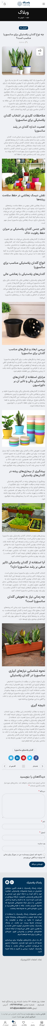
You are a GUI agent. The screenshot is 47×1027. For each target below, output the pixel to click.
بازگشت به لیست (23, 766)
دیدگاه (42, 791)
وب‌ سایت (41, 843)
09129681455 (16, 1005)
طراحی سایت (40, 1014)
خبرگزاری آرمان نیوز (29, 1017)
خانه (27, 18)
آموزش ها (21, 18)
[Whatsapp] (12, 882)
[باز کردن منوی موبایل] (43, 4)
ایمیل (42, 832)
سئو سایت (30, 1014)
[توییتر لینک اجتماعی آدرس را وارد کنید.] (29, 757)
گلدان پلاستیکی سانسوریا (23, 750)
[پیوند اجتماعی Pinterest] (23, 757)
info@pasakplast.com (21, 1008)
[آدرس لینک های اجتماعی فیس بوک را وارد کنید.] (36, 757)
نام (43, 821)
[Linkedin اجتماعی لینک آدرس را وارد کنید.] (17, 757)
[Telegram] (7, 882)
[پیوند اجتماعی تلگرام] (11, 757)
